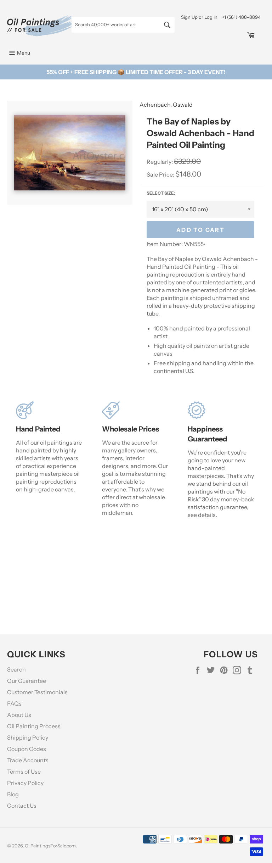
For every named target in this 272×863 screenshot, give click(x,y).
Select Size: (161, 193)
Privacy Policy (25, 782)
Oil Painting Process (34, 726)
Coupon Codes (26, 748)
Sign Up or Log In (199, 17)
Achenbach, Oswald (166, 104)
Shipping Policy (27, 737)
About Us (19, 714)
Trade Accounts (28, 760)
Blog (13, 794)
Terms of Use (24, 771)
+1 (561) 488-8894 (241, 17)
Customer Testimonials (37, 692)
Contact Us (21, 805)
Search (16, 669)
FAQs (14, 703)
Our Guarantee (26, 680)
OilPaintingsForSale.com (50, 845)
